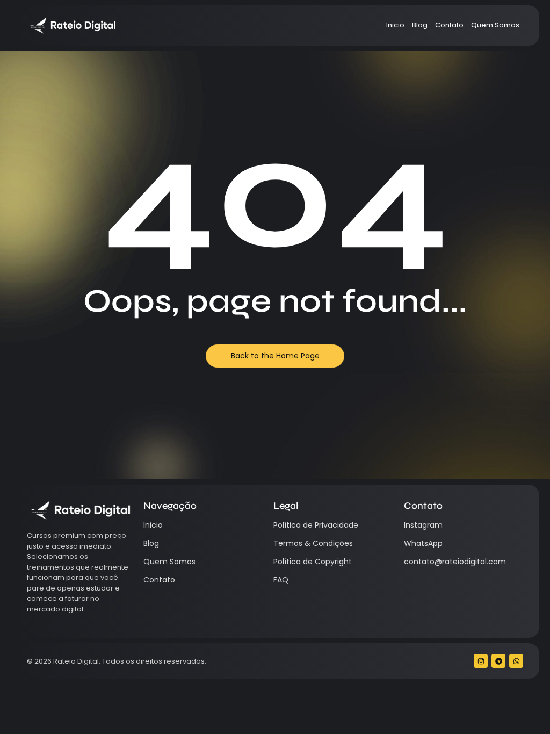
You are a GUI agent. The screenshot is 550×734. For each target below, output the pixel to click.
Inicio (395, 25)
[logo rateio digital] (72, 25)
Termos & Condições (313, 543)
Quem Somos (495, 25)
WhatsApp (423, 543)
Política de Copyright (312, 561)
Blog (420, 25)
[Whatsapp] (516, 661)
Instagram (423, 525)
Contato (449, 25)
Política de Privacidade (315, 525)
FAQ (280, 579)
